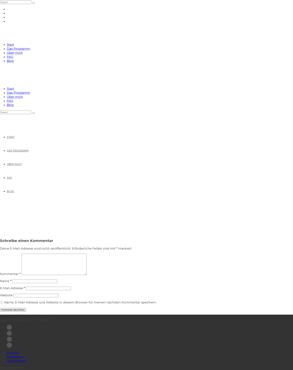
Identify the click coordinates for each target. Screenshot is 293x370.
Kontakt (13, 353)
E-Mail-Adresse (12, 288)
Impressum (15, 357)
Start (10, 45)
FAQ (10, 57)
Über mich (15, 53)
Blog (10, 61)
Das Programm (18, 49)
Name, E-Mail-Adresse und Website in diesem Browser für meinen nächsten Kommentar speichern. (80, 302)
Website (6, 295)
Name (5, 281)
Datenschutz (16, 361)
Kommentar (10, 274)
